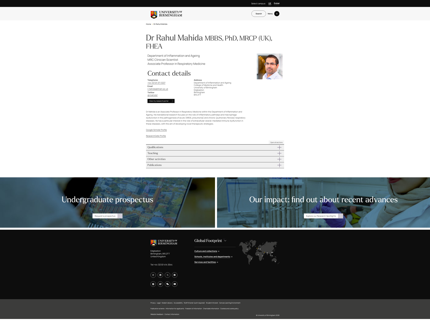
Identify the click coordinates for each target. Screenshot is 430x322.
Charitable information (211, 308)
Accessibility (178, 303)
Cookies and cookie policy (229, 308)
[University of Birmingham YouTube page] (174, 284)
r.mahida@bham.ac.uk (157, 88)
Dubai (277, 3)
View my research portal (158, 101)
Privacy (153, 303)
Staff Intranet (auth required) (194, 303)
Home (148, 24)
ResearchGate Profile (156, 135)
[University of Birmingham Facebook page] (174, 275)
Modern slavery (167, 303)
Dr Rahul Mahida (160, 24)
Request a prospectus (105, 216)
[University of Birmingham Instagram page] (153, 275)
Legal (159, 303)
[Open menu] (277, 13)
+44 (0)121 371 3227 (156, 82)
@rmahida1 (152, 95)
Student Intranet (212, 303)
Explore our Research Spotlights (321, 216)
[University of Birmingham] (166, 13)
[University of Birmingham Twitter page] (167, 275)
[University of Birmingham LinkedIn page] (160, 275)
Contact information (171, 314)
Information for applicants (175, 308)
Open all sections (276, 142)
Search (259, 13)
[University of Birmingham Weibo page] (160, 284)
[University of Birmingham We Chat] (167, 284)
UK (269, 3)
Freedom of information (193, 308)
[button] (215, 147)
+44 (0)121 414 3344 (163, 264)
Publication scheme (157, 308)
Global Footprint (208, 241)
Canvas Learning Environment (229, 303)
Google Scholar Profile (156, 129)
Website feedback (156, 314)
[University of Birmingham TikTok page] (153, 284)
